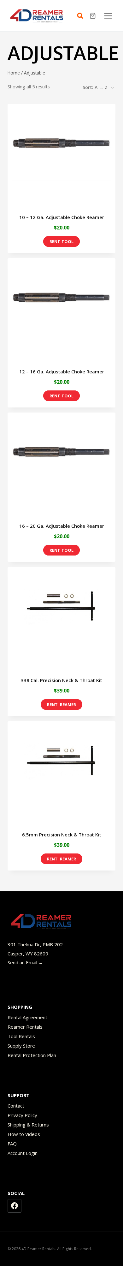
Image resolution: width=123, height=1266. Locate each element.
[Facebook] (14, 1206)
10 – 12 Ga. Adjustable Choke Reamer (61, 217)
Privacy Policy (22, 1115)
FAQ (12, 1143)
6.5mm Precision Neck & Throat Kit (61, 834)
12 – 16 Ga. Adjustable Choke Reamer (61, 371)
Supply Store (21, 1046)
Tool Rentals (21, 1036)
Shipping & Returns (28, 1124)
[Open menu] (108, 15)
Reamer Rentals (25, 1027)
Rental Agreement (27, 1017)
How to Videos (24, 1134)
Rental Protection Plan (32, 1055)
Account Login (23, 1153)
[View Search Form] (81, 16)
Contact (16, 1106)
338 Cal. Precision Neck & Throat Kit (61, 680)
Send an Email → (25, 962)
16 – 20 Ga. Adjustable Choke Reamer (61, 526)
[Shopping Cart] (93, 16)
